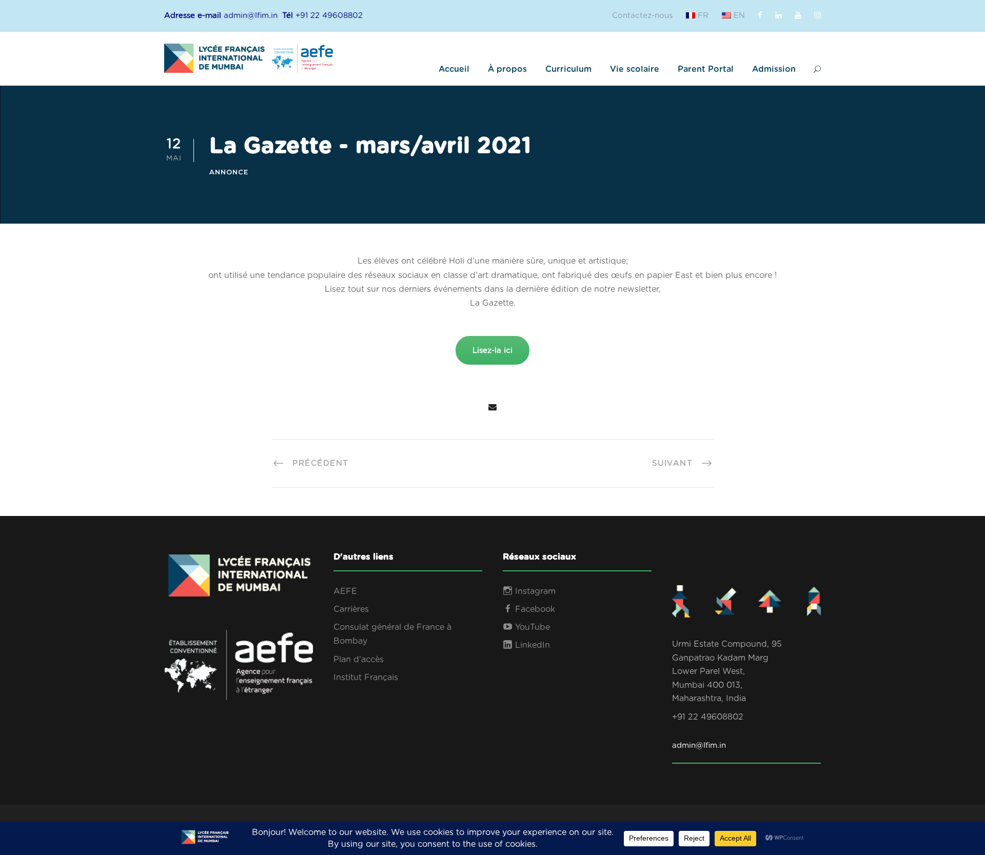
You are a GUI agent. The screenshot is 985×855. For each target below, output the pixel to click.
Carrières (351, 609)
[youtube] (798, 15)
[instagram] (817, 15)
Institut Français (365, 677)
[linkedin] (778, 15)
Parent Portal (706, 69)
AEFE (345, 591)
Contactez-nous (642, 15)
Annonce (228, 172)
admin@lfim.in (699, 745)
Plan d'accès (358, 659)
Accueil (454, 69)
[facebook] (760, 15)
